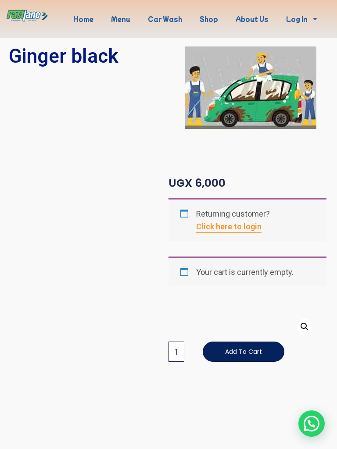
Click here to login (229, 226)
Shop (209, 18)
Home (83, 18)
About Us (252, 18)
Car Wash (165, 18)
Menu (120, 18)
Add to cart (243, 351)
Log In (297, 18)
